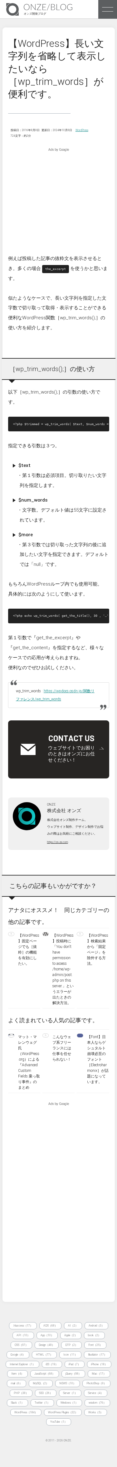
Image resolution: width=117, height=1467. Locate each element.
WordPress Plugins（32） (63, 1412)
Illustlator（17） (97, 1354)
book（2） (94, 1335)
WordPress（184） (25, 1412)
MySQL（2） (41, 1383)
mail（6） (16, 1383)
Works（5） (95, 1412)
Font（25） (95, 1345)
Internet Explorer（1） (22, 1364)
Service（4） (95, 1393)
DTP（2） (71, 1345)
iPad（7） (74, 1364)
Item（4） (17, 1373)
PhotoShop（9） (96, 1383)
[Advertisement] (58, 196)
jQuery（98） (73, 1373)
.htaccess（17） (23, 1325)
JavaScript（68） (44, 1373)
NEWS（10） (67, 1383)
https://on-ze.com (57, 842)
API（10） (23, 1335)
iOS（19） (52, 1364)
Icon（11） (70, 1354)
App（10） (47, 1335)
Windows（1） (69, 1402)
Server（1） (70, 1393)
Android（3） (96, 1325)
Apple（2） (70, 1335)
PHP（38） (21, 1393)
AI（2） (73, 1325)
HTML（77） (44, 1354)
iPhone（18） (99, 1364)
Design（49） (47, 1345)
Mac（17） (99, 1373)
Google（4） (18, 1354)
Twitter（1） (42, 1402)
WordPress (82, 130)
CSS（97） (21, 1345)
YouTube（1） (58, 1421)
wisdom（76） (97, 1402)
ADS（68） (50, 1325)
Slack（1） (17, 1402)
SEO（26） (45, 1393)
